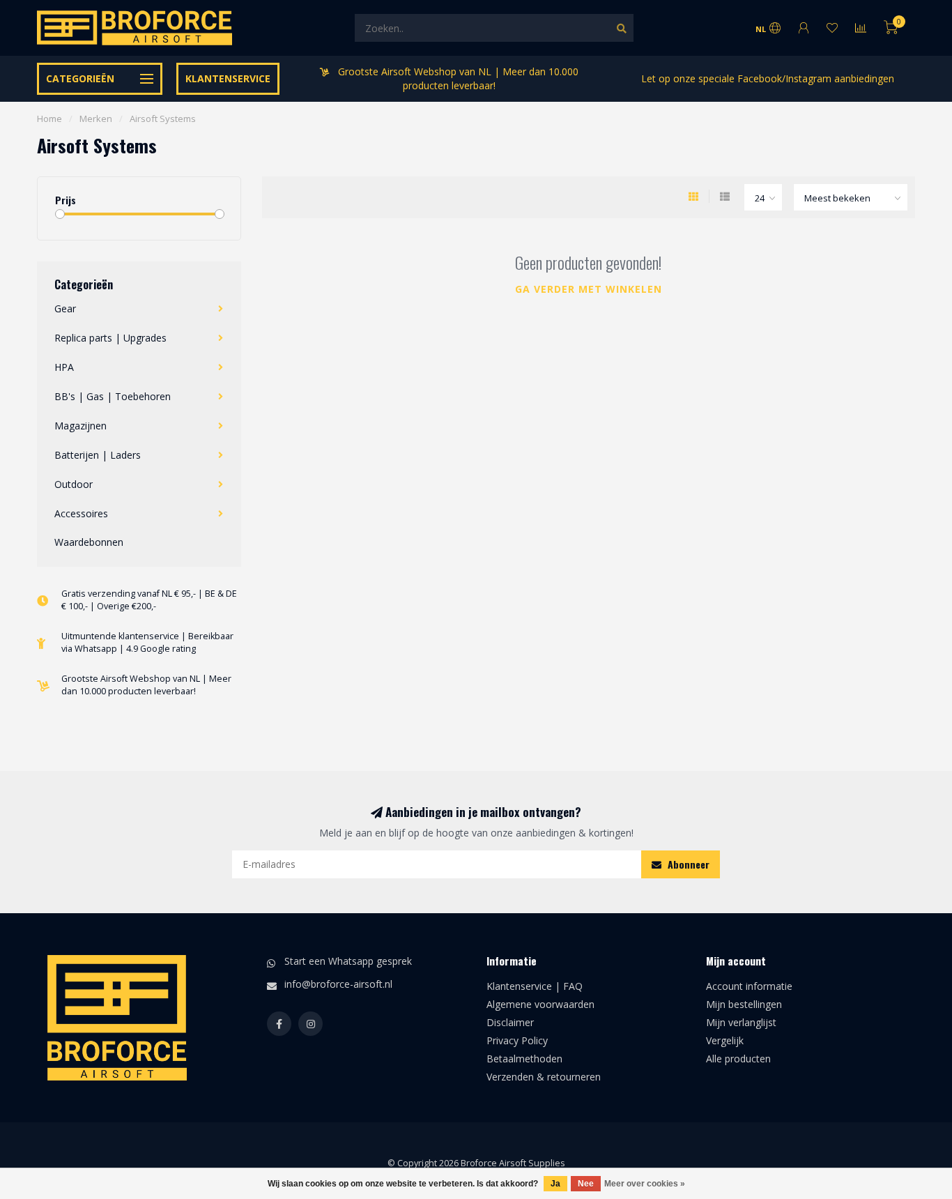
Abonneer (687, 864)
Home (49, 118)
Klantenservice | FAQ (534, 986)
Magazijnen (80, 425)
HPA (64, 367)
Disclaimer (510, 1022)
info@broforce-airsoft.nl (338, 984)
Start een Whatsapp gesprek (348, 961)
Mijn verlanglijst (741, 1022)
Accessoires (81, 513)
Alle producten (738, 1058)
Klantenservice (227, 78)
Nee (586, 1184)
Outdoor (73, 484)
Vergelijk (725, 1040)
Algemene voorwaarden (540, 1004)
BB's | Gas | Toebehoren (112, 396)
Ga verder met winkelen (588, 289)
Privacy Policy (517, 1040)
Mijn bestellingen (744, 1004)
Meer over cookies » (644, 1184)
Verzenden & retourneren (543, 1076)
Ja (555, 1184)
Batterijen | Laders (97, 454)
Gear (65, 308)
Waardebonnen (88, 542)
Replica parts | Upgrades (110, 337)
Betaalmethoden (524, 1058)
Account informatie (749, 986)
